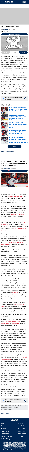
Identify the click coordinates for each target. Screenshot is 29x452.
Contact (3, 426)
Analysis (7, 413)
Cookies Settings (6, 439)
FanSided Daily (5, 428)
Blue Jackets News (10, 151)
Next (23, 52)
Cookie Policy (5, 433)
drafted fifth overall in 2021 (15, 196)
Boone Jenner (5, 323)
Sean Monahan (15, 323)
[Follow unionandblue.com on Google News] (25, 98)
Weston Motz (6, 168)
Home (2, 151)
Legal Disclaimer (22, 433)
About (3, 423)
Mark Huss (5, 29)
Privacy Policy (5, 431)
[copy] (10, 32)
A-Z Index (20, 436)
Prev (5, 52)
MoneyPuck (15, 292)
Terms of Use (21, 431)
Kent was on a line (13, 321)
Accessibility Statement (7, 436)
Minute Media (8, 442)
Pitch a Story (21, 428)
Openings (20, 423)
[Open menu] (2, 2)
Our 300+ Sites (22, 426)
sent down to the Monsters (18, 214)
